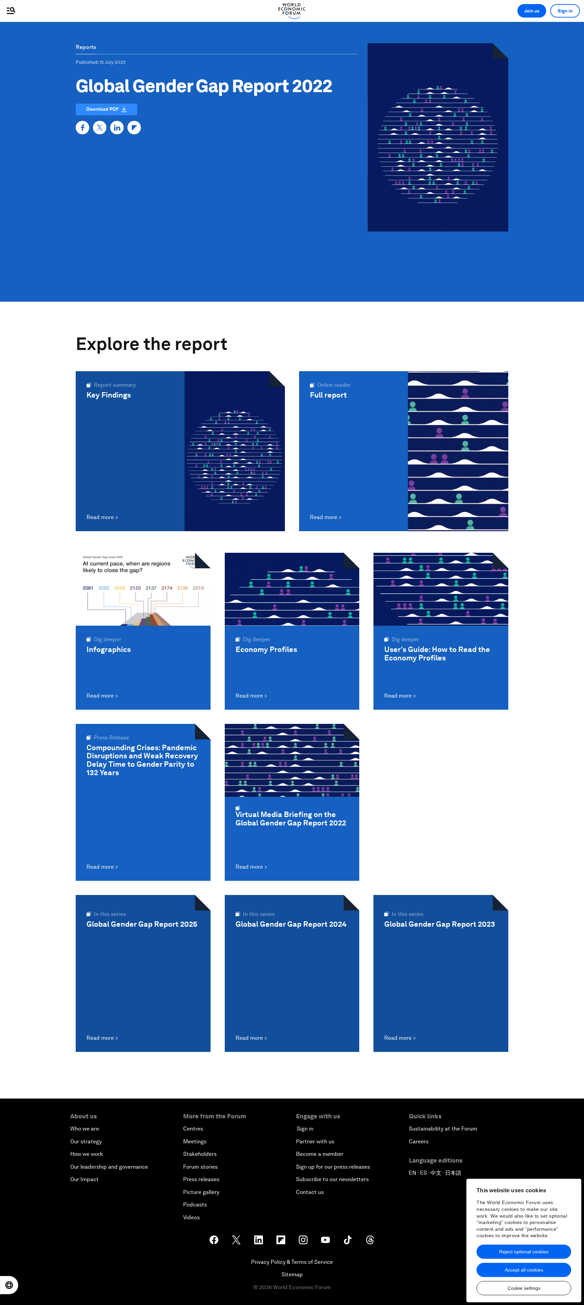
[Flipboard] (134, 127)
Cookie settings (524, 1288)
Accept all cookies (524, 1270)
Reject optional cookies (524, 1251)
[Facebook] (82, 127)
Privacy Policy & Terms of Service (292, 1262)
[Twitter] (99, 127)
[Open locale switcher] (9, 1285)
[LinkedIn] (117, 127)
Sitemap (292, 1274)
